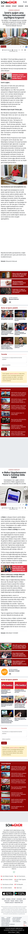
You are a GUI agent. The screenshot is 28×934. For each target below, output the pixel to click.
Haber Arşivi (19, 887)
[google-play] (20, 893)
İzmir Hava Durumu (20, 876)
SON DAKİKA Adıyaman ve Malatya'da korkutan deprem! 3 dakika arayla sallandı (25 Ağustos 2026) (7, 347)
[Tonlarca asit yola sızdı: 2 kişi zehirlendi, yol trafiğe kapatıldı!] (21, 313)
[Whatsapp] (14, 872)
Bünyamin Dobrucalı (7, 50)
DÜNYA (17, 901)
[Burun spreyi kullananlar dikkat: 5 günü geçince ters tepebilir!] (21, 713)
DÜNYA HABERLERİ (16, 921)
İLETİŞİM (8, 917)
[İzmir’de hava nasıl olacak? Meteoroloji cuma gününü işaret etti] (7, 699)
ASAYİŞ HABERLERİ (5, 922)
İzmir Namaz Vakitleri (8, 879)
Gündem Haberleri (14, 10)
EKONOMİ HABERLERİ (5, 920)
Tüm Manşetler (19, 884)
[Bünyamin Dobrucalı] (4, 300)
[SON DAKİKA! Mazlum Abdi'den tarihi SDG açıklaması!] (21, 340)
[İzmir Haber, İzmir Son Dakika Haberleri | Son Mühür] (9, 2)
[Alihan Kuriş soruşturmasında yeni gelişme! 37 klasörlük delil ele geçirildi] (21, 326)
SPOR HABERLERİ (16, 920)
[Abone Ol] (26, 46)
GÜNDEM (8, 6)
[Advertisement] (14, 236)
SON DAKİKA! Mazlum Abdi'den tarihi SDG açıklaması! (19, 346)
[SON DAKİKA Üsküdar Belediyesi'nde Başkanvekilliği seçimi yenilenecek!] (7, 685)
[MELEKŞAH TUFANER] (4, 672)
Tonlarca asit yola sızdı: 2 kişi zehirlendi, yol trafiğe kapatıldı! (20, 319)
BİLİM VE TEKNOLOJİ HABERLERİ (8, 924)
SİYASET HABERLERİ (16, 918)
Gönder (4, 369)
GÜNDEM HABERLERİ (5, 918)
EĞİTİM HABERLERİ (5, 925)
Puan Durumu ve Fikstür (7, 884)
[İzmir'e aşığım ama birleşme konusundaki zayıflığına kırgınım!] (14, 36)
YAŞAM (12, 901)
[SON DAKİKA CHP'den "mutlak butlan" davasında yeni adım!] (21, 685)
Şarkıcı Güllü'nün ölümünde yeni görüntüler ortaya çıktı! (7, 319)
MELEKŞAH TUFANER (7, 507)
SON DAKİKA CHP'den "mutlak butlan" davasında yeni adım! (20, 691)
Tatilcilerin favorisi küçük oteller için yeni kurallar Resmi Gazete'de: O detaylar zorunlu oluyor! (7, 333)
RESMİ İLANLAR (9, 902)
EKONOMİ (20, 6)
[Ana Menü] (26, 2)
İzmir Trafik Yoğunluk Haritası (20, 880)
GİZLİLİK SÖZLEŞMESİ (17, 917)
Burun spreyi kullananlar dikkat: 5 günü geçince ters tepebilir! (20, 719)
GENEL (21, 901)
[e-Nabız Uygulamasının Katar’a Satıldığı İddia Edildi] (14, 494)
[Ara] (24, 2)
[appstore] (8, 893)
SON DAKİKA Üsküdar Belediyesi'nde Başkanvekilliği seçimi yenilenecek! (6, 691)
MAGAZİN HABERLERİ (5, 921)
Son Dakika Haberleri (7, 887)
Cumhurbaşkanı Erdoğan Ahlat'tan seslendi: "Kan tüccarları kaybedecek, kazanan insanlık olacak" (20, 705)
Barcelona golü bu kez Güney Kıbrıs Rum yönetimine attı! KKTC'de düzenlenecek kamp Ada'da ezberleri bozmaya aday (7, 720)
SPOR (26, 6)
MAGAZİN (7, 901)
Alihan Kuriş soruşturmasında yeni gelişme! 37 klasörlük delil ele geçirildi (20, 333)
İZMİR (2, 6)
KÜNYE (2, 917)
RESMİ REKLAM (18, 902)
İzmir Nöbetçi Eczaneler (8, 876)
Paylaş (4, 46)
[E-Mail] (10, 302)
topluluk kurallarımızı (14, 373)
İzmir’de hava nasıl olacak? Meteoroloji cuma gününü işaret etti (7, 705)
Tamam (17, 932)
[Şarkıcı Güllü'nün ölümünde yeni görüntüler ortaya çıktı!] (7, 313)
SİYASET (14, 6)
